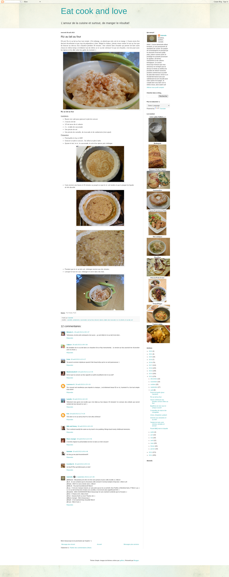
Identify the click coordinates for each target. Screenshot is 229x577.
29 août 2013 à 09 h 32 (82, 464)
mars (152, 443)
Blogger (136, 560)
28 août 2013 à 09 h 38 (80, 345)
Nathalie (69, 451)
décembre (154, 379)
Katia (68, 359)
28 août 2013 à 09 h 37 (81, 332)
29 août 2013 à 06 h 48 (80, 451)
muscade (113, 320)
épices (101, 320)
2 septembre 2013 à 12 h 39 (85, 477)
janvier (153, 449)
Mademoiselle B (72, 372)
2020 (151, 357)
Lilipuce (69, 345)
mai (152, 438)
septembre (154, 387)
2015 (151, 371)
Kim (68, 414)
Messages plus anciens (131, 544)
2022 (151, 351)
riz (117, 320)
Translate (163, 108)
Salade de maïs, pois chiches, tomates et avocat (157, 424)
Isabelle (69, 399)
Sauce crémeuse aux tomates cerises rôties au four (159, 401)
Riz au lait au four (156, 397)
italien (105, 320)
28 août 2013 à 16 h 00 (80, 399)
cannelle (69, 320)
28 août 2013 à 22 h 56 (84, 439)
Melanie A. (70, 332)
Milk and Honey (72, 426)
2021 (151, 354)
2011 (151, 455)
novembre (154, 382)
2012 (151, 452)
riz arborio (121, 320)
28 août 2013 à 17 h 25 (77, 414)
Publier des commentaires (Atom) (80, 548)
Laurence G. (71, 384)
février (153, 446)
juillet (152, 432)
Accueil (99, 544)
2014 (151, 373)
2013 (151, 376)
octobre (153, 384)
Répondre (70, 338)
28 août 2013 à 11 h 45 (85, 372)
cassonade (83, 320)
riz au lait (127, 320)
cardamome (76, 320)
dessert (96, 320)
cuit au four (90, 320)
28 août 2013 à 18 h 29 (85, 426)
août (152, 390)
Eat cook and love (94, 11)
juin (152, 435)
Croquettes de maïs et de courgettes (158, 411)
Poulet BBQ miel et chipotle (159, 428)
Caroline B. (70, 464)
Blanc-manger (71, 439)
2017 (151, 365)
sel (132, 320)
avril (152, 440)
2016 (151, 368)
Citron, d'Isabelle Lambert (158, 415)
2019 (151, 359)
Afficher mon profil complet (155, 87)
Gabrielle (70, 477)
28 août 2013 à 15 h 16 (83, 384)
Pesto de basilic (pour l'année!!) (157, 393)
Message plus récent (68, 544)
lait (109, 320)
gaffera (122, 560)
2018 (151, 362)
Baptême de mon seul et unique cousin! (158, 406)
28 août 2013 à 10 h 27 (78, 359)
